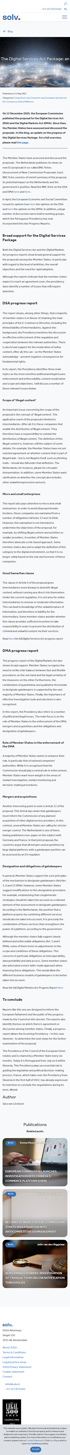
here (16, 192)
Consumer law (37, 98)
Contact (7, 1377)
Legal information (13, 1357)
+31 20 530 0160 (51, 9)
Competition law (21, 98)
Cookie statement (13, 1372)
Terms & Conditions (14, 1352)
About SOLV (10, 1348)
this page (22, 143)
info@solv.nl (12, 1384)
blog (10, 31)
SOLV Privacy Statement (17, 1367)
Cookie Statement (35, 1441)
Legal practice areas (15, 1362)
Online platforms (26, 102)
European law (51, 98)
